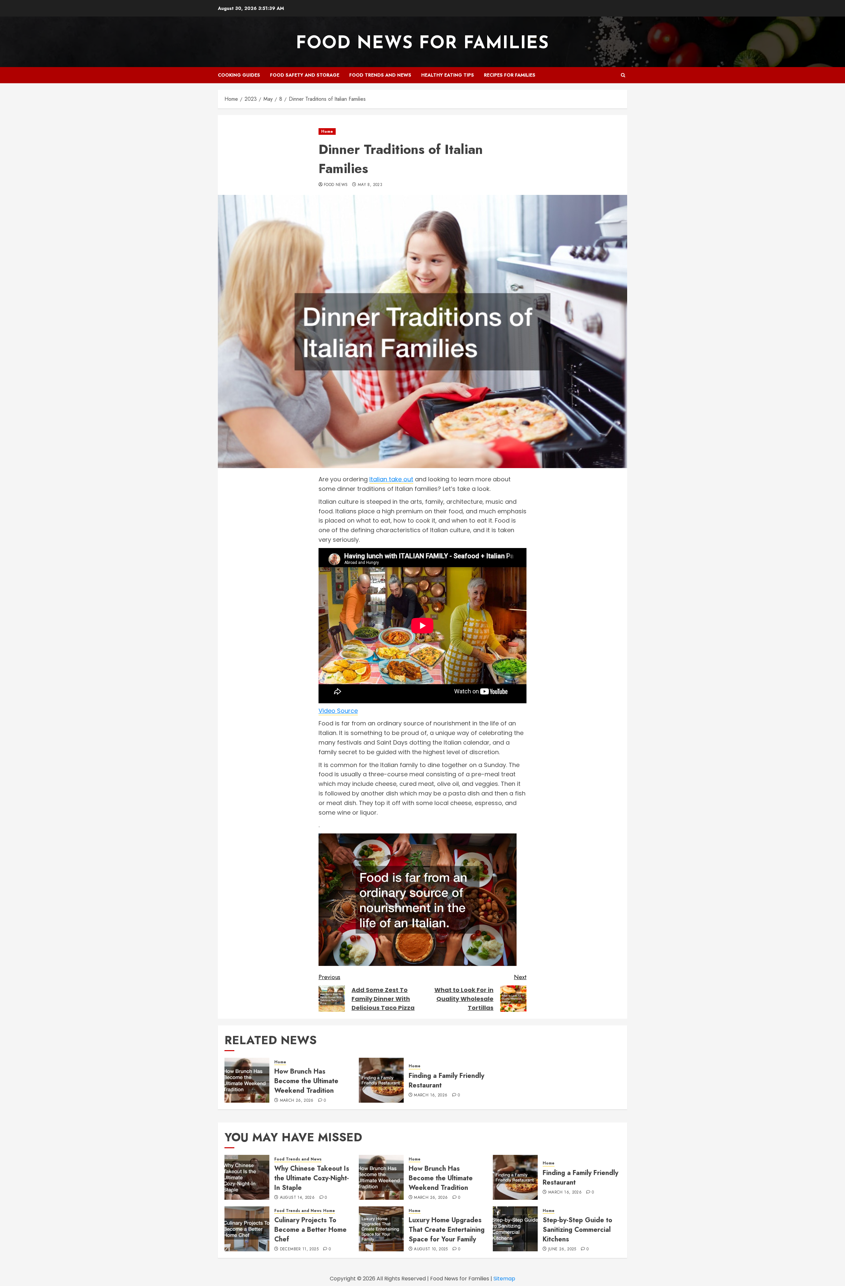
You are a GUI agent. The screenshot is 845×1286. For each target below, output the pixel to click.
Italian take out (391, 479)
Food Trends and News (380, 75)
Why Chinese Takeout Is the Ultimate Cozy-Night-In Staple (311, 1178)
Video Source (338, 711)
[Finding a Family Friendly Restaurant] (381, 1080)
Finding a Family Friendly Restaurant (446, 1080)
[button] (623, 75)
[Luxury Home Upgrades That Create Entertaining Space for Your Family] (381, 1228)
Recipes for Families (509, 75)
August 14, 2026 (297, 1197)
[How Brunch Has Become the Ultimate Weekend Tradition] (246, 1080)
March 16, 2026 (430, 1095)
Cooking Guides (239, 75)
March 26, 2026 (297, 1100)
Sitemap (504, 1278)
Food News (336, 185)
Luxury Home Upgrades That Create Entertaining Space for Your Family (447, 1229)
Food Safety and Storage (304, 75)
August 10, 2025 (431, 1249)
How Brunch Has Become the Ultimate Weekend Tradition (306, 1081)
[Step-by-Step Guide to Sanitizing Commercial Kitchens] (515, 1228)
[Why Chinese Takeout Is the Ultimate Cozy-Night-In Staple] (246, 1177)
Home (327, 131)
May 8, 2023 (370, 185)
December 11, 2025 (299, 1249)
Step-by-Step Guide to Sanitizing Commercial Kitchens (577, 1229)
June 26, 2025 (562, 1249)
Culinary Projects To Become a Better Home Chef (310, 1229)
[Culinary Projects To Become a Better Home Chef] (246, 1228)
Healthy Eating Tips (447, 75)
